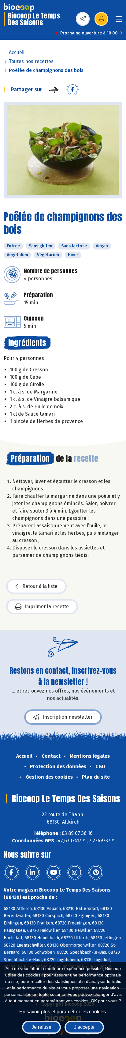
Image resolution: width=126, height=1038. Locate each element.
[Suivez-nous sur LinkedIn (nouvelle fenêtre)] (32, 872)
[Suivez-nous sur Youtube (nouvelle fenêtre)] (53, 872)
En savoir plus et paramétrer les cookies (62, 1011)
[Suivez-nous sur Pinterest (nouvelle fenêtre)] (95, 872)
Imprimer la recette (46, 606)
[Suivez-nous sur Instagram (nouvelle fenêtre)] (74, 872)
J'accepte (84, 1027)
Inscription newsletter (68, 717)
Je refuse (41, 1027)
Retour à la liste (39, 586)
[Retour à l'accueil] (19, 7)
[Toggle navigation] (119, 21)
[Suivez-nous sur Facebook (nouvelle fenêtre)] (11, 872)
